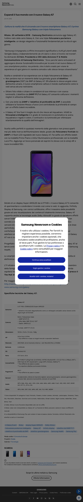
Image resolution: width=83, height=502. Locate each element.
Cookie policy (26, 249)
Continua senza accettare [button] (41, 260)
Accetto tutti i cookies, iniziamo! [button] (41, 276)
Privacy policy (53, 246)
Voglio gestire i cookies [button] (41, 268)
